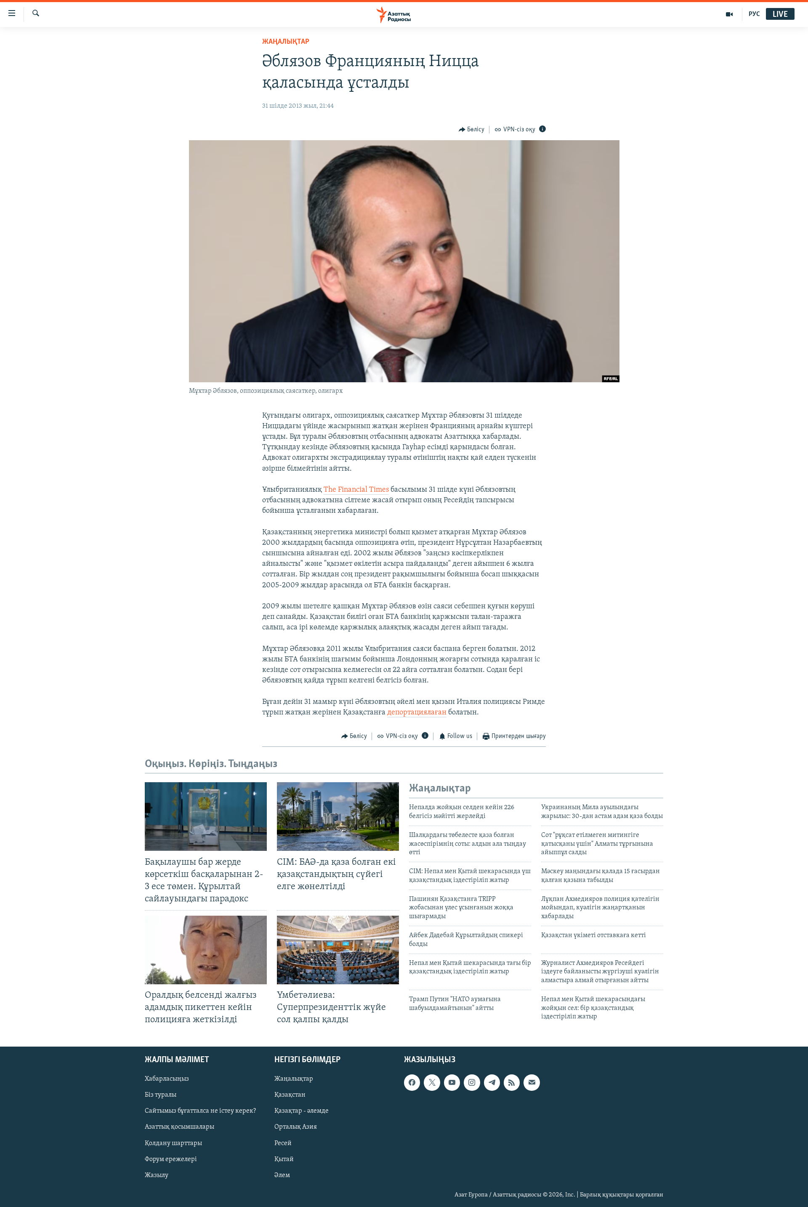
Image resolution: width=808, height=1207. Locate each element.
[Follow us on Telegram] (492, 1082)
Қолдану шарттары (173, 1143)
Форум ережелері (171, 1159)
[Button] (472, 129)
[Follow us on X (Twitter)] (432, 1082)
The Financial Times (356, 490)
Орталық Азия (295, 1127)
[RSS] (512, 1082)
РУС (754, 14)
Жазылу (156, 1175)
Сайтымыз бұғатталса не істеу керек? (200, 1111)
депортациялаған (417, 713)
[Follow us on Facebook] (412, 1082)
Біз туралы (160, 1095)
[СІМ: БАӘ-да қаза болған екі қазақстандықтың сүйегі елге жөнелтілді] (338, 816)
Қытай (284, 1159)
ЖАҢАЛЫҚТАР (285, 42)
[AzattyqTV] (729, 14)
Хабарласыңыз (167, 1079)
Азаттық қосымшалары (179, 1127)
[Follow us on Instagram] (472, 1082)
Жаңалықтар (293, 1079)
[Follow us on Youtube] (452, 1082)
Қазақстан (290, 1095)
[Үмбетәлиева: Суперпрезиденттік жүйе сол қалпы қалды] (338, 950)
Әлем (282, 1175)
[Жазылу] (532, 1082)
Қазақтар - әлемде (301, 1111)
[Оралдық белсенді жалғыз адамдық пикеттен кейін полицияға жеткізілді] (206, 950)
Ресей (283, 1143)
